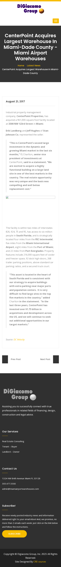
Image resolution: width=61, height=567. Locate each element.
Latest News (33, 65)
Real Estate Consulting (13, 441)
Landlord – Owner (11, 451)
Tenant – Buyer (9, 446)
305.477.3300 (9, 483)
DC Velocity (19, 339)
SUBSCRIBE (14, 533)
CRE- (39, 561)
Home (21, 65)
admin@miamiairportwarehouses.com (20, 488)
